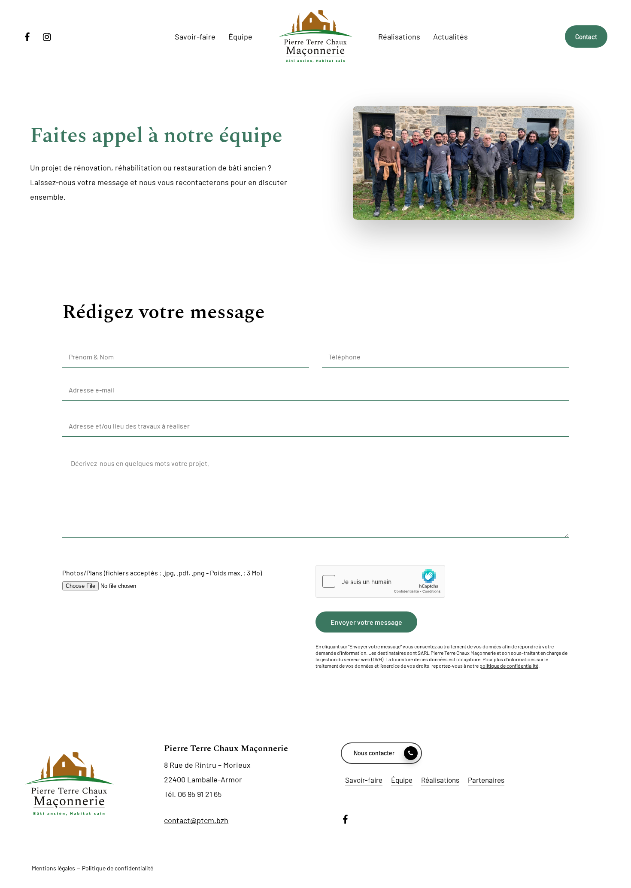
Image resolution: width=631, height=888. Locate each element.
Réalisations (440, 779)
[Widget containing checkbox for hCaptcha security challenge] (380, 581)
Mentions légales (53, 868)
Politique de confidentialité (117, 868)
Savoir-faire (363, 779)
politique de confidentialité (508, 666)
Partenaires (486, 779)
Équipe (402, 779)
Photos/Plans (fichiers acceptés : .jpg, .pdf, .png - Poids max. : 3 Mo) (162, 573)
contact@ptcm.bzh (196, 820)
